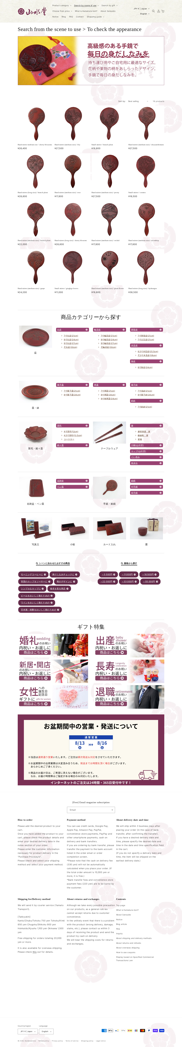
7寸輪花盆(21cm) (109, 335)
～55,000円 (149, 581)
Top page (120, 905)
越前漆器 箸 (144, 431)
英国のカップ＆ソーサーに (34, 581)
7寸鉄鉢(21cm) (145, 407)
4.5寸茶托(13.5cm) (73, 435)
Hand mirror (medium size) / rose (68, 192)
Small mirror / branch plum (102, 145)
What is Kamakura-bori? (127, 910)
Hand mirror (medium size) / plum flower (108, 288)
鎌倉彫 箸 (143, 435)
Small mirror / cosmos (137, 192)
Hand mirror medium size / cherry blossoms (35, 145)
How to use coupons (125, 952)
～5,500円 (107, 574)
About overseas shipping (128, 948)
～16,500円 (148, 574)
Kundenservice (30, 1041)
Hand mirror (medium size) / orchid (105, 240)
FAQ (118, 929)
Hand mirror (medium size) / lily (67, 145)
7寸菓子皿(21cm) (72, 391)
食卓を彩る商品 (58, 588)
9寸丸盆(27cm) (71, 343)
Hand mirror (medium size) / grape (31, 288)
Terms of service (72, 1041)
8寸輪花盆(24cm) (109, 339)
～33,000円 (128, 581)
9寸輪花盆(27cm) (109, 343)
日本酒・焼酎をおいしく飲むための (38, 609)
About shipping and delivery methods (134, 938)
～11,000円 (127, 574)
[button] (62, 5)
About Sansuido (123, 915)
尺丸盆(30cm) (70, 347)
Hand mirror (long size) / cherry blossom (71, 240)
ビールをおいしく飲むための (35, 595)
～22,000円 (106, 581)
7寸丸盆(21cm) (71, 335)
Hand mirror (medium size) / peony (105, 192)
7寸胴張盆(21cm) (146, 335)
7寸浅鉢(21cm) (145, 391)
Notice (119, 919)
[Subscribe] (112, 810)
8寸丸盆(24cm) (71, 339)
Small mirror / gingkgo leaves (66, 288)
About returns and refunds (128, 943)
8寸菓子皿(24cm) (72, 394)
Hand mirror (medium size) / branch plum (34, 240)
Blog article (121, 924)
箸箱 (140, 439)
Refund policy (44, 1041)
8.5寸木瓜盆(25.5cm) (148, 351)
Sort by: (122, 101)
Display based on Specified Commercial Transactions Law (135, 958)
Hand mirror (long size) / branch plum (33, 192)
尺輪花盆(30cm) (108, 347)
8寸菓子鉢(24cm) (146, 394)
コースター (69, 439)
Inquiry (119, 933)
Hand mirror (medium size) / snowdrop (143, 240)
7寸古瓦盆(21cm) (146, 339)
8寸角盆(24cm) (145, 367)
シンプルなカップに (31, 588)
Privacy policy (57, 1041)
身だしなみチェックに (63, 574)
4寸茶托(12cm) (71, 431)
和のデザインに (64, 581)
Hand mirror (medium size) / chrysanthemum (146, 145)
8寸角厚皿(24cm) (109, 398)
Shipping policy (87, 1041)
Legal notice (101, 1041)
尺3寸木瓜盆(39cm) (147, 355)
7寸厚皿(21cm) (108, 391)
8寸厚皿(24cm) (108, 394)
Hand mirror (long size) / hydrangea (142, 288)
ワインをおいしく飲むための (35, 602)
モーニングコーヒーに (32, 574)
